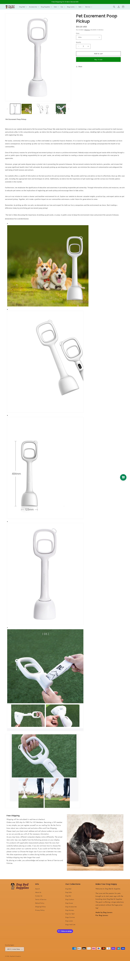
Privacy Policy (39, 910)
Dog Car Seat (69, 914)
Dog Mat (68, 896)
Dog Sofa (68, 892)
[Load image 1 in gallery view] (15, 109)
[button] (23, 7)
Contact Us (38, 896)
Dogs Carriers (70, 917)
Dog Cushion (69, 899)
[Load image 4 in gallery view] (49, 109)
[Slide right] (69, 109)
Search (37, 889)
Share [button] (80, 67)
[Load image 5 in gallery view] (61, 109)
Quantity (78, 42)
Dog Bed (68, 889)
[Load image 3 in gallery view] (38, 109)
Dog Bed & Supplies (15, 956)
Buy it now (98, 59)
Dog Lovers (69, 921)
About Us (38, 892)
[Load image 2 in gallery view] (26, 109)
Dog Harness (69, 910)
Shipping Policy (40, 907)
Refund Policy (39, 903)
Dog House (69, 903)
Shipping (87, 30)
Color (77, 33)
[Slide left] (7, 109)
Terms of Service (40, 899)
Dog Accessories (71, 907)
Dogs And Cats (70, 924)
